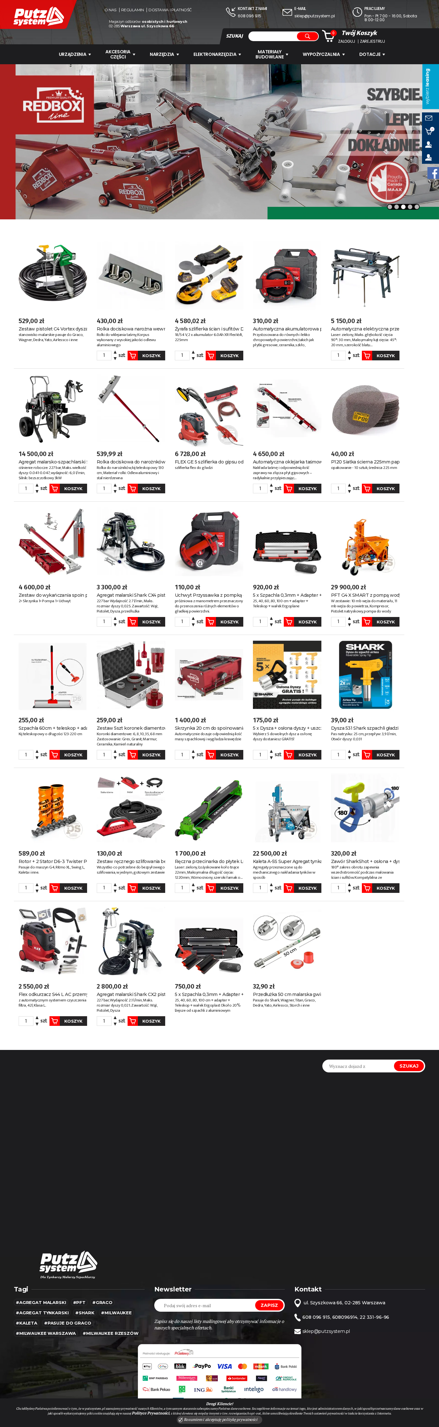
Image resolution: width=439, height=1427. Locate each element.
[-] (115, 358)
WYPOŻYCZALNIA (321, 54)
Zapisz (269, 1305)
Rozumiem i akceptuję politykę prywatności (220, 1419)
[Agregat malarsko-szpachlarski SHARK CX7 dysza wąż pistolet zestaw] (53, 409)
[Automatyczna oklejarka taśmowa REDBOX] (287, 409)
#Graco (102, 1302)
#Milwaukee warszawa (46, 1333)
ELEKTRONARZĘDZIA (214, 54)
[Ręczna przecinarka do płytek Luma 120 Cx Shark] (209, 808)
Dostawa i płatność (170, 10)
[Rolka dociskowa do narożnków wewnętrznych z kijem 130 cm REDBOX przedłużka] (131, 409)
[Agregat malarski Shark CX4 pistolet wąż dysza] (131, 542)
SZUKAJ (234, 36)
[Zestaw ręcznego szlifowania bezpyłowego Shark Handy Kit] (131, 808)
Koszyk (151, 355)
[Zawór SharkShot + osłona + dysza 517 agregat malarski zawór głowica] (365, 808)
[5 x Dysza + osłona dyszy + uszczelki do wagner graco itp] (287, 675)
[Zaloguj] (430, 144)
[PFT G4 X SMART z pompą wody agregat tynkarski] (365, 542)
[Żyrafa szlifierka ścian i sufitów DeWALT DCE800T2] (209, 275)
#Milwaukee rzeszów (110, 1333)
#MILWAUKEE (116, 1312)
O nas (110, 10)
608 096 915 (249, 16)
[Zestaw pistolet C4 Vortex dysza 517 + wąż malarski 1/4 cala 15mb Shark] (53, 275)
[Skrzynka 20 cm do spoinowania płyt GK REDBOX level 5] (209, 675)
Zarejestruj (372, 41)
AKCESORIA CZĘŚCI (117, 54)
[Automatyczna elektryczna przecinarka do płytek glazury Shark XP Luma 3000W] (365, 275)
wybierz (427, 86)
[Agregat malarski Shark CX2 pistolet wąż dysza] (131, 941)
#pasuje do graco (67, 1323)
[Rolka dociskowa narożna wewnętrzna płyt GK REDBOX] (131, 275)
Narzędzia (162, 54)
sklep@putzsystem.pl (314, 16)
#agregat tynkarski (42, 1312)
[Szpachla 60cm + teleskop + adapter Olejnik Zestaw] (53, 675)
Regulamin (132, 10)
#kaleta (26, 1323)
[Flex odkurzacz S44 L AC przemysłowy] (53, 941)
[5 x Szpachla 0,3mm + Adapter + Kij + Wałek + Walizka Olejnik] (287, 542)
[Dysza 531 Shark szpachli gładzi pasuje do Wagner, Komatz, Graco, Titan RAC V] (365, 675)
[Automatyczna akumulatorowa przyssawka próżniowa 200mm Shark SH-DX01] (287, 275)
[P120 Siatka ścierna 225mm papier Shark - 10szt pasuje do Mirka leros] (365, 409)
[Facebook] (433, 173)
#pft (79, 1302)
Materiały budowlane (269, 54)
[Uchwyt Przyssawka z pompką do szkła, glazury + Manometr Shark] (209, 542)
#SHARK (84, 1312)
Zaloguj (346, 41)
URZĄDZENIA (72, 54)
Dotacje (370, 54)
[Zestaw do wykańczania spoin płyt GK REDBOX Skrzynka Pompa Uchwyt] (53, 542)
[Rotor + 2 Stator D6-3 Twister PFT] (53, 808)
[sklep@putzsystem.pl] (430, 118)
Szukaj (408, 1066)
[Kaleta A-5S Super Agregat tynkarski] (287, 808)
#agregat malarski (41, 1302)
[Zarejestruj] (430, 157)
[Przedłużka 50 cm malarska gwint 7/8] (287, 941)
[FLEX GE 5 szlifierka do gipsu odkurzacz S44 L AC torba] (209, 409)
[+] (115, 353)
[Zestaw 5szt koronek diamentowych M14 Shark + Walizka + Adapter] (131, 675)
